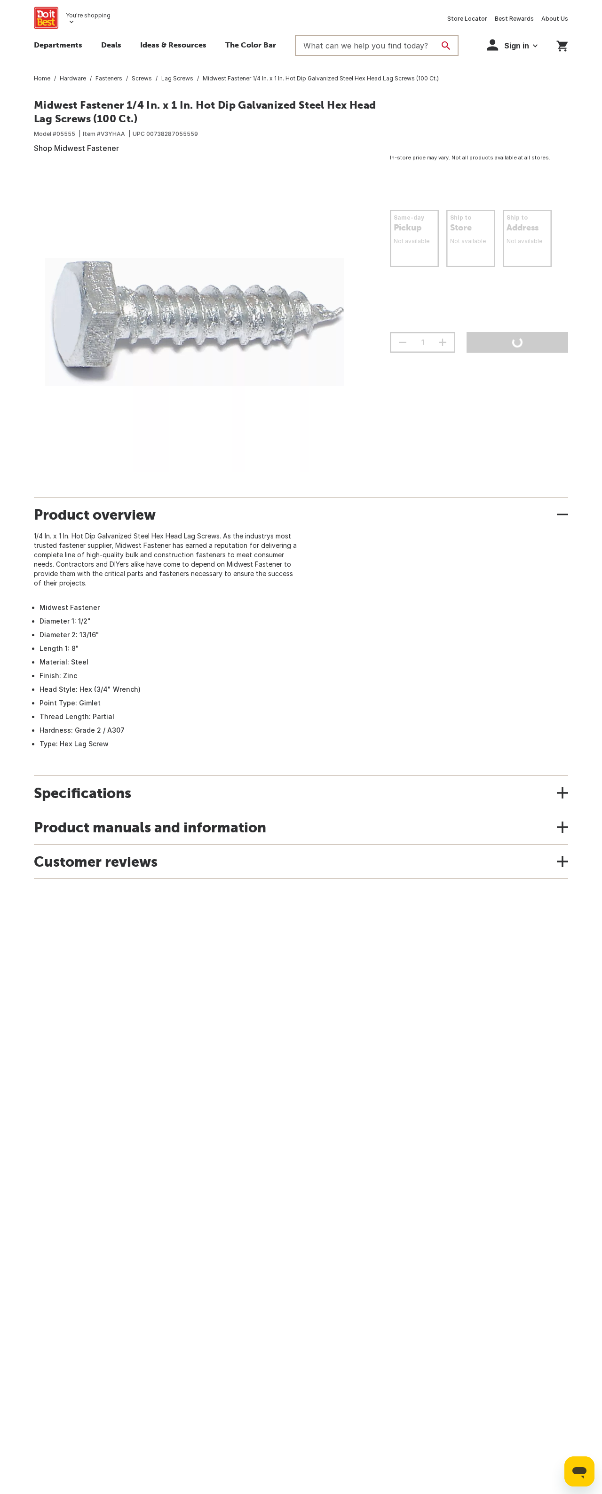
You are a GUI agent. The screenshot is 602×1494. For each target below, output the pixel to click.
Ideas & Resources (173, 44)
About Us (554, 18)
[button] (512, 45)
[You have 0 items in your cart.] (562, 44)
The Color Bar (250, 44)
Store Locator (467, 18)
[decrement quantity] (403, 342)
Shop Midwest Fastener (76, 148)
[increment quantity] (443, 342)
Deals (111, 44)
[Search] (446, 45)
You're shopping (88, 15)
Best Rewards (514, 18)
